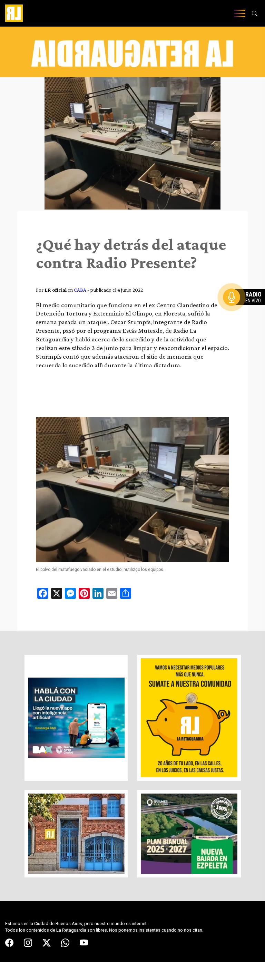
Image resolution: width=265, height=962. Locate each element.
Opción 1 (245, 308)
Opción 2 (245, 311)
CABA (80, 290)
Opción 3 (245, 313)
